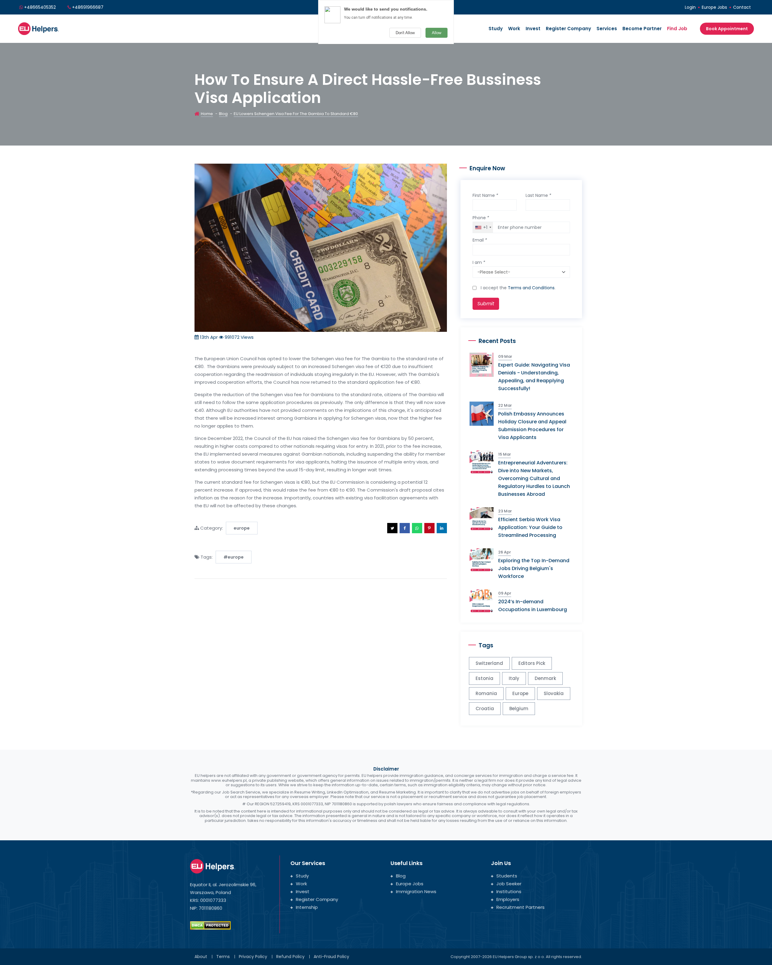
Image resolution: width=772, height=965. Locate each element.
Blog (223, 114)
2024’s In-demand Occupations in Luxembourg (532, 605)
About (201, 957)
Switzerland (489, 663)
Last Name (538, 195)
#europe (233, 557)
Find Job (677, 28)
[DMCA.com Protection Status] (210, 925)
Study (496, 28)
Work (514, 28)
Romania (486, 693)
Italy (514, 678)
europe (242, 528)
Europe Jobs (714, 7)
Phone (481, 218)
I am (479, 262)
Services (606, 28)
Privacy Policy (253, 957)
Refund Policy (290, 957)
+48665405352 (40, 7)
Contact (742, 7)
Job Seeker (508, 883)
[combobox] (483, 227)
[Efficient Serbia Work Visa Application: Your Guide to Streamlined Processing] (484, 519)
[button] (392, 528)
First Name (485, 195)
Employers (507, 899)
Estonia (484, 678)
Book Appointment (727, 29)
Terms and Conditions (531, 288)
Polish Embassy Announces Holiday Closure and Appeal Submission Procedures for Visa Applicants (532, 425)
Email (480, 240)
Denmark (545, 678)
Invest (533, 28)
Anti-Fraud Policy (331, 957)
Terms (223, 957)
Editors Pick (531, 663)
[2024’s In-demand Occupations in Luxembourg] (484, 601)
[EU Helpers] (38, 27)
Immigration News (416, 891)
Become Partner (642, 28)
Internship (307, 907)
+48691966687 (87, 7)
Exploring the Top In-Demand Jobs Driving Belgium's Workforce (533, 568)
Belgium (518, 708)
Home (207, 114)
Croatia (485, 708)
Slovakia (554, 693)
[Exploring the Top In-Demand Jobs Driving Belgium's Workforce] (484, 560)
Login (690, 7)
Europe (520, 693)
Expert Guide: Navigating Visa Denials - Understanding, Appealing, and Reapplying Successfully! (534, 376)
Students (506, 876)
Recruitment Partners (520, 907)
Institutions (508, 891)
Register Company (568, 28)
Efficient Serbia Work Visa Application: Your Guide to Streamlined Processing (530, 527)
